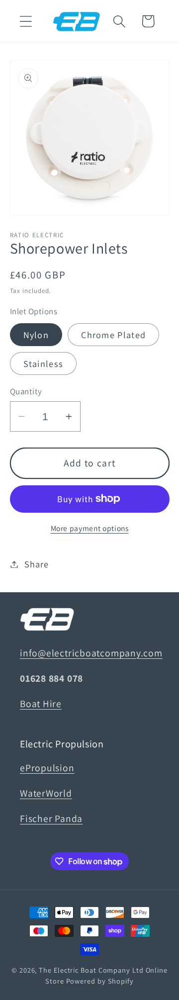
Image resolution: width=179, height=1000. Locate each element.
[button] (25, 21)
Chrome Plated (113, 335)
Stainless (43, 363)
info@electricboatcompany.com (91, 652)
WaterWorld (46, 793)
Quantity (26, 391)
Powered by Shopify (100, 981)
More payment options (90, 528)
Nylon (36, 335)
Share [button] (36, 564)
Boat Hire (41, 703)
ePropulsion (47, 767)
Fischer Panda (51, 818)
